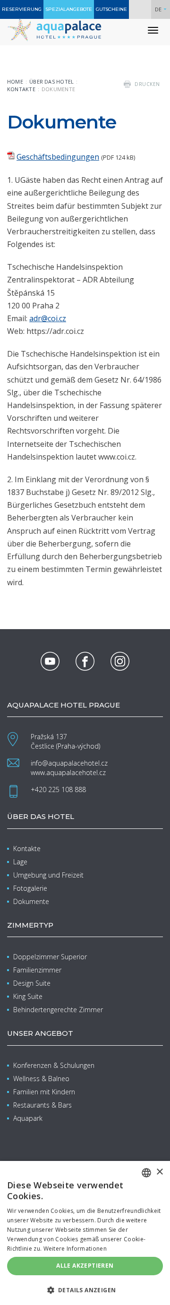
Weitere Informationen (75, 1249)
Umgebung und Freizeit (48, 874)
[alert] (85, 1233)
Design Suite (32, 983)
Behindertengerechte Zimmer (58, 1009)
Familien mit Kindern (44, 1091)
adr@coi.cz (47, 318)
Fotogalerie (30, 888)
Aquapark (27, 1118)
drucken (147, 84)
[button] (85, 1289)
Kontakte (21, 89)
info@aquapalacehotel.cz (69, 763)
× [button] (159, 1172)
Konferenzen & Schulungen (53, 1065)
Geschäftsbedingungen (58, 157)
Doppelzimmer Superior (50, 956)
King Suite (27, 996)
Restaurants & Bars (42, 1104)
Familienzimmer (37, 969)
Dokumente (31, 901)
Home (15, 81)
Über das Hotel (51, 81)
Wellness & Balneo (41, 1078)
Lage (20, 861)
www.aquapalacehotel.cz (68, 772)
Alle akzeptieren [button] (84, 1266)
